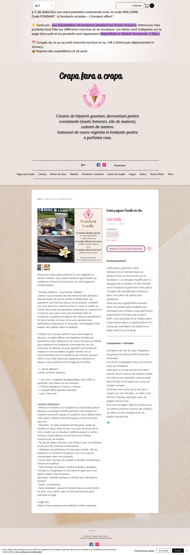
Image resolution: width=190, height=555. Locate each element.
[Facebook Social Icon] (98, 165)
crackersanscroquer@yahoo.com (99, 538)
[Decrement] (109, 234)
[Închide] (186, 550)
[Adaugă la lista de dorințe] (149, 249)
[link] (149, 5)
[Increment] (116, 234)
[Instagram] (104, 165)
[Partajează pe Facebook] (108, 422)
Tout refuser (163, 550)
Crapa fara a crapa (90, 75)
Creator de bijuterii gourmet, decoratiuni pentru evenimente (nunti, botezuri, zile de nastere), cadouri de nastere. (97, 121)
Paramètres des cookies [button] (144, 550)
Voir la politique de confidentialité (28, 551)
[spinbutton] (112, 234)
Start (39, 199)
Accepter (178, 550)
